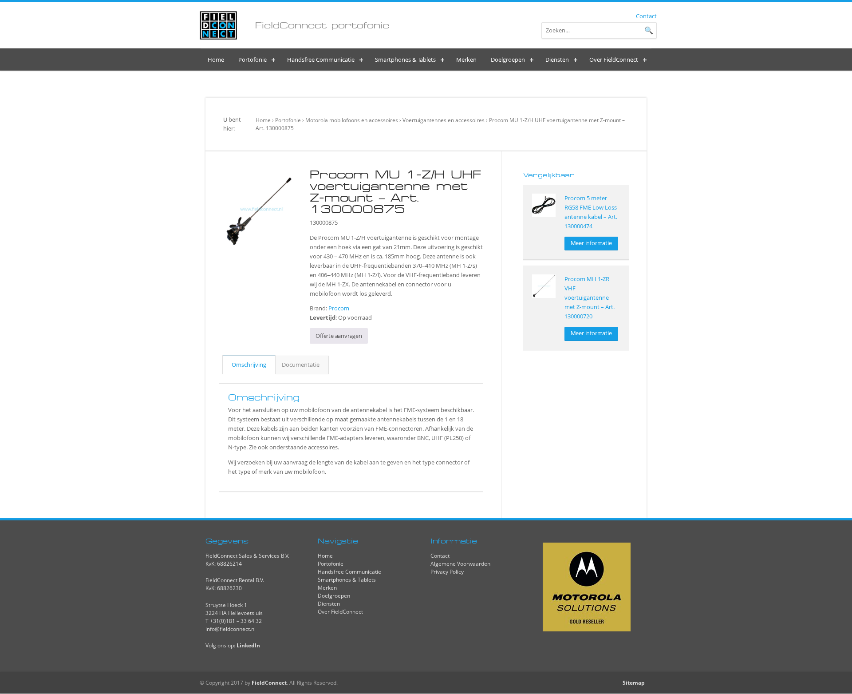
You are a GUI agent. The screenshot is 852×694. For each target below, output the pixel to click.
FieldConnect (269, 682)
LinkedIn (248, 645)
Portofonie (288, 120)
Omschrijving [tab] (249, 365)
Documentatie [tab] (301, 365)
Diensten (329, 603)
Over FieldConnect (340, 611)
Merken (327, 587)
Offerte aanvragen (339, 336)
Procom (338, 308)
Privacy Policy (447, 571)
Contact (646, 16)
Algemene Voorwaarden (460, 563)
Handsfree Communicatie (349, 571)
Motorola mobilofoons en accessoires (351, 120)
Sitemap (634, 682)
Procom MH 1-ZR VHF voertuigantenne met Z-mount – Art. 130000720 (589, 297)
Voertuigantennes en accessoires (443, 120)
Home (263, 120)
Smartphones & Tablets (347, 579)
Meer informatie (591, 243)
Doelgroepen (334, 595)
